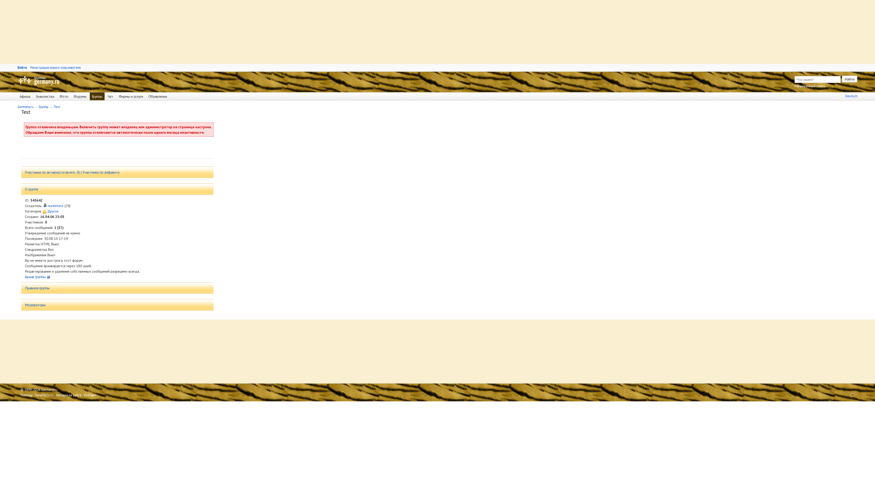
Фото (63, 96)
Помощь (27, 395)
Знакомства (45, 96)
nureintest (56, 205)
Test (57, 107)
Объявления (157, 96)
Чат (110, 96)
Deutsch (851, 96)
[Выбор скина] (850, 395)
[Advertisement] (136, 32)
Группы (40, 77)
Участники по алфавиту (100, 172)
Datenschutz (44, 395)
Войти (22, 67)
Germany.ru (25, 107)
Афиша (25, 96)
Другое (52, 211)
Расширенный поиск (809, 86)
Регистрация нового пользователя (56, 67)
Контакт (90, 395)
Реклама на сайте (69, 395)
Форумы (80, 96)
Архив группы (35, 276)
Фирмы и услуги (131, 96)
